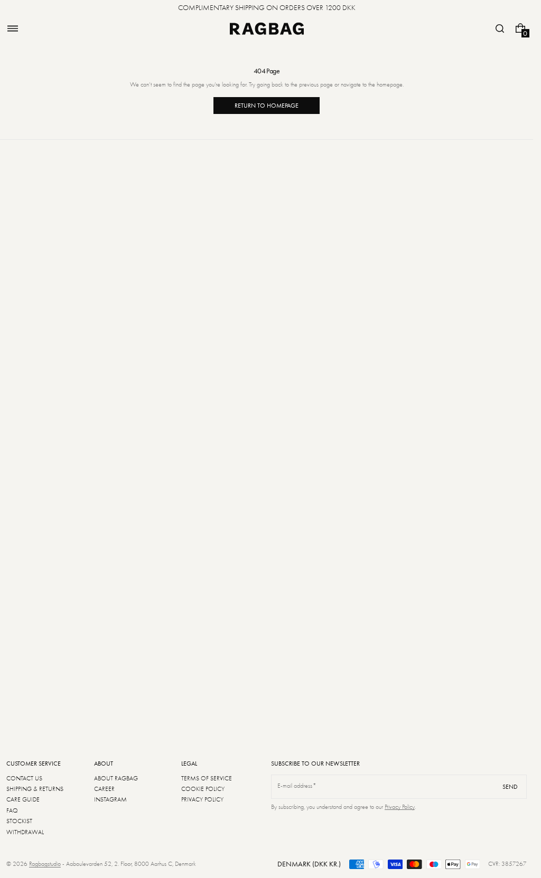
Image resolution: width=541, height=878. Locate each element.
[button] (12, 28)
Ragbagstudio (45, 863)
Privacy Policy (400, 806)
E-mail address (295, 785)
